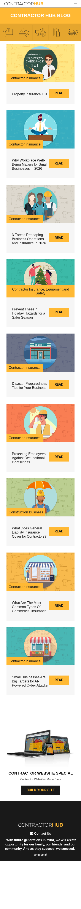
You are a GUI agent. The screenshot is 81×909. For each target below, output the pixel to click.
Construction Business (26, 512)
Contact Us (42, 833)
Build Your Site (41, 790)
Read (59, 93)
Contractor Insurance (25, 78)
